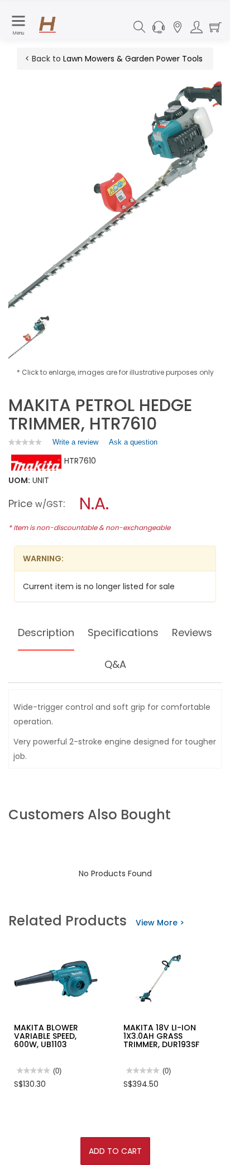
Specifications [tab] (123, 632)
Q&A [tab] (115, 664)
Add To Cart (115, 1151)
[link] (25, 442)
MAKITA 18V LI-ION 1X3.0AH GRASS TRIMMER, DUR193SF (161, 1036)
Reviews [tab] (192, 632)
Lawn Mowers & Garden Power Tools (133, 58)
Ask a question (133, 442)
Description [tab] (46, 632)
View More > (160, 922)
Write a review (75, 444)
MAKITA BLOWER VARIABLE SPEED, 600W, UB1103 (46, 1036)
